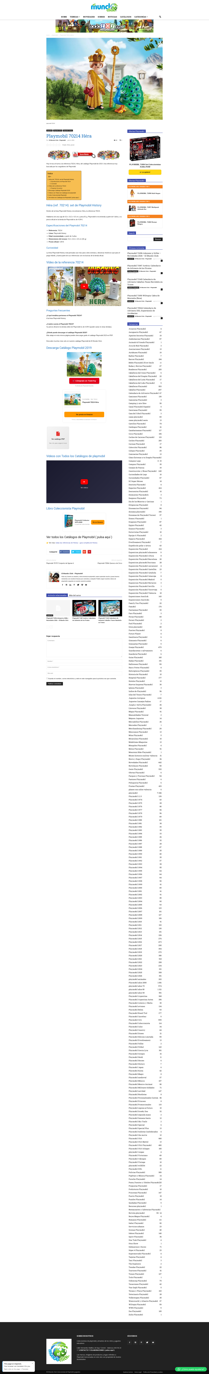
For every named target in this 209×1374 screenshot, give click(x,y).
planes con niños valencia (140, 789)
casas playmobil (136, 417)
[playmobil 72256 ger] (58, 608)
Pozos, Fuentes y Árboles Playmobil (144, 1182)
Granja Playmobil (136, 647)
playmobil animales (137, 979)
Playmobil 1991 (135, 857)
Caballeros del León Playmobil (142, 379)
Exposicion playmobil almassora (143, 552)
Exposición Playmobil (138, 549)
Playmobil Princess (137, 1101)
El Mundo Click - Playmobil (57, 140)
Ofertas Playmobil (136, 772)
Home (64, 17)
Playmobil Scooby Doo (138, 1111)
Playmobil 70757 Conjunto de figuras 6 (60, 563)
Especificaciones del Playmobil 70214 (61, 181)
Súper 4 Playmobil (137, 1250)
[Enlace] (47, 627)
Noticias (112, 17)
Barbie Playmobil (136, 356)
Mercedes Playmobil (138, 725)
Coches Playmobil (136, 440)
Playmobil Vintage (137, 1162)
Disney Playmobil (136, 518)
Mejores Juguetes (136, 718)
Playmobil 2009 (135, 918)
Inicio (48, 35)
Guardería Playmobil (138, 654)
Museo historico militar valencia (143, 755)
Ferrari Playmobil (136, 620)
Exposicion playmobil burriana (142, 562)
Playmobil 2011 (135, 925)
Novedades (89, 17)
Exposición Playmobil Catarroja (142, 576)
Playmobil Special (137, 1125)
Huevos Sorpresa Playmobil (141, 684)
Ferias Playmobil (136, 617)
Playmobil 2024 (135, 969)
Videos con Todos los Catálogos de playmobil (62, 193)
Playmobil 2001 (135, 891)
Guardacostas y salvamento (141, 650)
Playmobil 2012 (135, 928)
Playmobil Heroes (136, 1060)
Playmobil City (135, 1020)
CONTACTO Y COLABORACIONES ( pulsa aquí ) (97, 1350)
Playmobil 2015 (135, 938)
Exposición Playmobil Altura (141, 556)
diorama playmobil (137, 512)
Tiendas (74, 17)
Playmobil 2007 (135, 911)
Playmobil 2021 (135, 959)
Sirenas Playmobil (137, 1230)
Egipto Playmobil (136, 525)
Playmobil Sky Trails (138, 1121)
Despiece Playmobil (137, 498)
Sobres (101, 17)
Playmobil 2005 (135, 905)
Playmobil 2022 (135, 962)
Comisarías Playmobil (138, 454)
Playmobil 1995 (135, 871)
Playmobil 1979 (135, 816)
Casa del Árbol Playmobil (139, 413)
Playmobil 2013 (135, 932)
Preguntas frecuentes (56, 188)
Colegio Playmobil (137, 451)
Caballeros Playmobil (138, 386)
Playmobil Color (136, 1027)
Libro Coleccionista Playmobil (58, 195)
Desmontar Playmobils (138, 495)
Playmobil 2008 (135, 915)
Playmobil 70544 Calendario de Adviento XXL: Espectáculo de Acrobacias (141, 311)
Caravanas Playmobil (138, 410)
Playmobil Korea (136, 1071)
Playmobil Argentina (138, 996)
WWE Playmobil (136, 1308)
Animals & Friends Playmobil (141, 342)
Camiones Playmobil (138, 396)
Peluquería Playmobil (138, 783)
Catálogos (125, 17)
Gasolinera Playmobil (138, 637)
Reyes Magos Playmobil (139, 1216)
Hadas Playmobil (136, 661)
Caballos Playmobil (104, 615)
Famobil (132, 606)
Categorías (140, 17)
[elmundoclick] (129, 1342)
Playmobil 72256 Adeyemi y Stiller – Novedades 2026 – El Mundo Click (144, 254)
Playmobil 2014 (135, 935)
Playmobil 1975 (135, 803)
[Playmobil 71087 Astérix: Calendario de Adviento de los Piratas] (84, 608)
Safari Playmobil (136, 1223)
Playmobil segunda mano (140, 1115)
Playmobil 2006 (135, 908)
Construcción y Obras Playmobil (143, 471)
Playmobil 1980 (135, 820)
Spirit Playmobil (136, 1237)
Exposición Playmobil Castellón (142, 569)
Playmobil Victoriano (138, 1155)
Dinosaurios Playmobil (138, 508)
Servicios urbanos (136, 1226)
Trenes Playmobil (136, 1274)
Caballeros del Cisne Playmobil (142, 373)
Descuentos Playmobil (138, 491)
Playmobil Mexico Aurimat (140, 1084)
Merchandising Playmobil (140, 728)
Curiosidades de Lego (138, 474)
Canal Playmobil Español (139, 407)
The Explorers (135, 1264)
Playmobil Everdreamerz (139, 1040)
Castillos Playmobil (137, 423)
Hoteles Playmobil (137, 681)
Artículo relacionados (57, 595)
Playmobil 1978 (135, 813)
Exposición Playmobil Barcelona (143, 559)
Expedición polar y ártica (140, 545)
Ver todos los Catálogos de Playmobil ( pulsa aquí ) (64, 197)
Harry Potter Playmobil (139, 667)
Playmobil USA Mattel (138, 1142)
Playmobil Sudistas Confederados (143, 1132)
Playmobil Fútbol (136, 1047)
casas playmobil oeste (138, 420)
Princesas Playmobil (138, 1192)
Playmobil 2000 (135, 888)
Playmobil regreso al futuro (141, 1108)
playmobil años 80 (136, 989)
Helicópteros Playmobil (139, 671)
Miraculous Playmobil (138, 739)
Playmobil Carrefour (137, 1016)
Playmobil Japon (136, 1067)
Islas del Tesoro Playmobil (140, 695)
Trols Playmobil (135, 1277)
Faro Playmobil (135, 613)
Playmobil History (67, 130)
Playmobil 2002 (135, 894)
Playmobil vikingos (137, 1159)
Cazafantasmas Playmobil (140, 430)
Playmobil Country (137, 1030)
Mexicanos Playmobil (138, 732)
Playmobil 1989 (135, 850)
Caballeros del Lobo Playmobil (142, 383)
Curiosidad (54, 183)
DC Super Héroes (136, 481)
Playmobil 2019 (58, 130)
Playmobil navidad (137, 1091)
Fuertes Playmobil (137, 630)
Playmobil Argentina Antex (141, 999)
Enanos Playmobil (136, 529)
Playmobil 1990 (135, 854)
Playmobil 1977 (135, 810)
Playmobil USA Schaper (139, 1148)
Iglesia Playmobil (136, 688)
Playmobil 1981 (135, 823)
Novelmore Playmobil (138, 766)
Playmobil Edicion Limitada (141, 1037)
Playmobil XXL (135, 1169)
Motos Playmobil (136, 749)
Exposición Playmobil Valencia (142, 593)
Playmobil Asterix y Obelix (141, 1003)
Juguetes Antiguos (137, 698)
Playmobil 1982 (135, 827)
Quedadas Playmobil (137, 1203)
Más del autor (75, 595)
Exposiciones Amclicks (139, 600)
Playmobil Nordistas (138, 1094)
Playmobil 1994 (135, 867)
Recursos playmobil (137, 1206)
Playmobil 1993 (135, 864)
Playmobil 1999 (135, 884)
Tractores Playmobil (137, 1270)
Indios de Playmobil (137, 691)
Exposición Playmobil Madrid (142, 579)
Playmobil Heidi (136, 1057)
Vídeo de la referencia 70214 (57, 186)
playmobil (49, 130)
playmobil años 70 (137, 986)
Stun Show (133, 1243)
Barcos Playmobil (136, 359)
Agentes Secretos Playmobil (141, 335)
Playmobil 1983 (135, 830)
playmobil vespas (136, 1152)
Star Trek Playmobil (137, 1240)
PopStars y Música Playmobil (141, 1176)
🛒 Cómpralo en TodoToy (84, 381)
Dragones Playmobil (137, 522)
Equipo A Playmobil (137, 535)
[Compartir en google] (84, 552)
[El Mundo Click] (104, 7)
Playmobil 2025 (135, 972)
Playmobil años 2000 (138, 982)
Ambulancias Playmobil (139, 339)
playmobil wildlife (137, 1165)
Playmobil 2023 (135, 966)
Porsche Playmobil (137, 1179)
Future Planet (135, 634)
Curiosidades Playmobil (139, 478)
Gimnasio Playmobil (137, 640)
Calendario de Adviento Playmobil (144, 393)
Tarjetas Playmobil (137, 1257)
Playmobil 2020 (135, 955)
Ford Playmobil (135, 623)
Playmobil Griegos (137, 1054)
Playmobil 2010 (135, 921)
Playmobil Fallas (136, 1043)
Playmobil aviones (137, 1006)
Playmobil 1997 (135, 877)
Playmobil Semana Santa (140, 1118)
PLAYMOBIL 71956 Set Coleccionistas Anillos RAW (145, 166)
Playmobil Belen (136, 1010)
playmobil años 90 (137, 993)
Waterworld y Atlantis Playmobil (143, 1301)
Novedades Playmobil (138, 762)
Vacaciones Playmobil (138, 1284)
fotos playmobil (135, 627)
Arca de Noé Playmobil (139, 346)
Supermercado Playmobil (140, 1253)
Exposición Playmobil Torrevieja (143, 589)
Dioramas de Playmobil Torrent (142, 515)
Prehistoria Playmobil (138, 1189)
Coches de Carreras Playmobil (141, 437)
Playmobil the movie (138, 1135)
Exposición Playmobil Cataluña (142, 573)
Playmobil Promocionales (140, 1104)
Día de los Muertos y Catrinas (141, 501)
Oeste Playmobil (136, 769)
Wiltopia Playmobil (137, 1304)
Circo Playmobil (136, 434)
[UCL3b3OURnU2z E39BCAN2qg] (153, 1342)
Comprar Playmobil (137, 464)
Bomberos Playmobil (138, 369)
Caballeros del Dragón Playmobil (143, 376)
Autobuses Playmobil (138, 352)
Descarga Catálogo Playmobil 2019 (59, 190)
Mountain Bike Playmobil (140, 752)
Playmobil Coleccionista (139, 1023)
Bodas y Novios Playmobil (140, 366)
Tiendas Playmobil (137, 1267)
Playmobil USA (135, 1138)
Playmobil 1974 (135, 800)
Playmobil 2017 (135, 945)
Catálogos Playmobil (138, 427)
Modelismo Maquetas (138, 742)
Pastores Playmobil (137, 779)
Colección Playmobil (138, 447)
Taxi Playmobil (135, 1260)
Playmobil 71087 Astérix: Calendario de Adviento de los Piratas (144, 266)
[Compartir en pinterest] (89, 552)
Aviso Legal (138, 1372)
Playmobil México (137, 1081)
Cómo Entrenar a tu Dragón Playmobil (145, 457)
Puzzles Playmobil (137, 1199)
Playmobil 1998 (135, 881)
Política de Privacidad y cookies (153, 1372)
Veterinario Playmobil (138, 1294)
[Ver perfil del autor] (63, 585)
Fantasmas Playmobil (138, 610)
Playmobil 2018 (135, 949)
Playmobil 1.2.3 (135, 796)
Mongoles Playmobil (138, 745)
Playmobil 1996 (135, 874)
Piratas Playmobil (78, 615)
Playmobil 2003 (135, 898)
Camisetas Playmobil (138, 400)
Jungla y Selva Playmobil (140, 705)
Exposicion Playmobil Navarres (142, 583)
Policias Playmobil (137, 1172)
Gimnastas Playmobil (138, 644)
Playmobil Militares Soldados (141, 1087)
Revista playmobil (137, 1213)
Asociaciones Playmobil (139, 349)
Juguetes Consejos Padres (140, 701)
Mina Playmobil (136, 735)
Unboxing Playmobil (138, 1281)
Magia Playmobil (136, 711)
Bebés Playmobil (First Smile (141, 363)
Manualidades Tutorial (138, 715)
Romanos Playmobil (137, 1220)
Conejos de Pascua (136, 468)
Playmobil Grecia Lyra (138, 1050)
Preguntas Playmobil (138, 1186)
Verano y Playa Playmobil (140, 1291)
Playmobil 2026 (135, 976)
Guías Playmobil (136, 657)
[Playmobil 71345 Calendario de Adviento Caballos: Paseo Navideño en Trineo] (110, 608)
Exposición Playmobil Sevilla (141, 586)
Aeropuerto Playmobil (138, 332)
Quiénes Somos (128, 1372)
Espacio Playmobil (137, 539)
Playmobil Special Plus (139, 1128)
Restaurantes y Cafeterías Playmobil (144, 1209)
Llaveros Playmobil (137, 708)
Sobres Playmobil (136, 1233)
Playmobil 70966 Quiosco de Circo (110, 563)
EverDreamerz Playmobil (140, 542)
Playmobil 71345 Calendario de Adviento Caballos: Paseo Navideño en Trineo (109, 620)
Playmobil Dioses (136, 1033)
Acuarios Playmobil (137, 329)
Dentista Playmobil (137, 484)
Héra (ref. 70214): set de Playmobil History (61, 179)
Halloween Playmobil (138, 664)
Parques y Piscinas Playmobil (142, 776)
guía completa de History (88, 543)
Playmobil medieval (137, 1077)
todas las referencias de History (67, 543)
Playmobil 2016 (135, 942)
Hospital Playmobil (137, 678)
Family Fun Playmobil (138, 603)
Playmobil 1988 (135, 847)
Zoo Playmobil (135, 1311)
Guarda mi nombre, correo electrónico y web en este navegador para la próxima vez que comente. (82, 678)
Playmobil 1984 (135, 833)
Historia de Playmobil (138, 674)
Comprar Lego (135, 461)
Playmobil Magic (136, 1074)
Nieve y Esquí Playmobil (139, 759)
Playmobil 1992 (135, 861)
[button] (160, 16)
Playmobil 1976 (135, 806)
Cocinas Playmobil (137, 444)
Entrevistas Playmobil (138, 532)
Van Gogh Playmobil (138, 1287)
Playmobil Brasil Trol (138, 1013)
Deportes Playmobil (137, 488)
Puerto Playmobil (136, 1196)
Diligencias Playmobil (138, 505)
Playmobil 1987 (135, 844)
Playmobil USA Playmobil (140, 1145)
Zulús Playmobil (136, 1314)
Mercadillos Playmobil (138, 722)
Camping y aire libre (137, 403)
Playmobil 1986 (135, 840)
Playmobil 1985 (135, 837)
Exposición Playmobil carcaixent (143, 566)
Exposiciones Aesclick (138, 596)
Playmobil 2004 (135, 901)
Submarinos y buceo (137, 1247)
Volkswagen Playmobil (139, 1298)
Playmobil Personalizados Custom (143, 1098)
